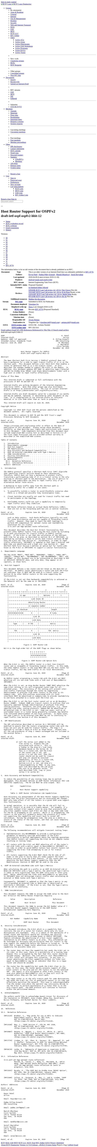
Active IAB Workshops (24, 46)
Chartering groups (17, 61)
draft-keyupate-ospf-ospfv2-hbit (40, 280)
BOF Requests (15, 65)
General (13, 14)
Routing (13, 21)
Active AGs (19, 40)
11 (6, 261)
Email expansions (12, 228)
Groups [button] (8, 8)
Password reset (16, 180)
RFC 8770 (10, 265)
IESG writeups (11, 226)
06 (7, 251)
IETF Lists (19, 189)
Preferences (14, 182)
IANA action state (19, 328)
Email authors (6, 330)
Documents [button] (10, 78)
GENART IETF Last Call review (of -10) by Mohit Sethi (50, 294)
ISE (11, 96)
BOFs (12, 63)
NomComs (14, 153)
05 (7, 249)
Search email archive (61, 330)
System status (15, 168)
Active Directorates (22, 44)
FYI (20, 107)
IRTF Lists (19, 191)
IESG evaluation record (14, 224)
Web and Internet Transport (20, 25)
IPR (22, 330)
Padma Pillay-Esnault (47, 275)
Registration (14, 117)
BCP (17, 107)
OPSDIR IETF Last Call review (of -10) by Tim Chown (50, 290)
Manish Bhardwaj (63, 275)
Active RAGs (20, 50)
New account (15, 184)
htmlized (34, 288)
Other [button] (8, 144)
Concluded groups (17, 73)
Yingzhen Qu (34, 304)
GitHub (70, 1145)
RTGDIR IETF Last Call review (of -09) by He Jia (48, 296)
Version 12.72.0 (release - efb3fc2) (33, 1145)
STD (12, 107)
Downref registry (16, 155)
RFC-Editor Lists (21, 195)
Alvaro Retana (34, 320)
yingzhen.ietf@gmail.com (49, 322)
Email (76, 1145)
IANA (47, 1143)
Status (8, 221)
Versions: (4, 234)
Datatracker (26, 4)
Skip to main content (8, 2)
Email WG (16, 330)
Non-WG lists (15, 75)
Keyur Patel (33, 275)
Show (31, 307)
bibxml (45, 288)
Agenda (13, 111)
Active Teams (20, 53)
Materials (13, 113)
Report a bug (15, 174)
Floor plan (14, 115)
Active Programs (21, 48)
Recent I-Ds (14, 82)
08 (7, 255)
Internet (13, 17)
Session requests (16, 124)
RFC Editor (14, 36)
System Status (51, 1145)
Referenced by (38, 330)
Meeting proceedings (18, 142)
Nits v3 (50, 330)
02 (7, 242)
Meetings (18, 161)
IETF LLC (14, 34)
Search (12, 80)
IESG (12, 27)
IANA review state (18, 325)
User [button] (7, 176)
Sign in (13, 178)
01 (7, 240)
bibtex (40, 288)
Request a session (17, 122)
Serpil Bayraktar (77, 275)
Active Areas (20, 42)
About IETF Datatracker (10, 1145)
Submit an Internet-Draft (19, 84)
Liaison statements (17, 149)
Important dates (16, 119)
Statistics (13, 157)
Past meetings (15, 140)
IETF (3, 1143)
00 (7, 238)
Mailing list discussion (37, 299)
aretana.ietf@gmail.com (70, 322)
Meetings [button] (9, 109)
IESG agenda (15, 151)
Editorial (13, 99)
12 (7, 263)
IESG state (19, 309)
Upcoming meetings (17, 132)
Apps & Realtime (16, 12)
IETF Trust (31, 1143)
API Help (14, 164)
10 (7, 259)
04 (7, 246)
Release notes (15, 166)
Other (12, 38)
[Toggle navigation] (2, 206)
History (8, 230)
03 (7, 244)
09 (7, 257)
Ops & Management (18, 19)
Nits (45, 330)
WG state (19, 302)
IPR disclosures (16, 147)
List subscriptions (16, 187)
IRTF (12, 31)
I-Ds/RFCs (19, 159)
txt (30, 288)
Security (13, 23)
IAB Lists (18, 193)
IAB (12, 29)
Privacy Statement (57, 1143)
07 (7, 253)
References (28, 330)
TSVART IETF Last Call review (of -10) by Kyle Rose (49, 292)
